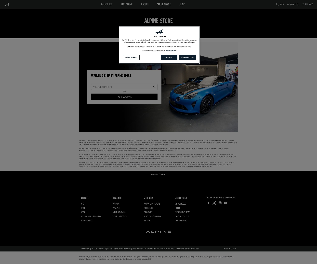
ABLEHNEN (169, 57)
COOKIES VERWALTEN (131, 57)
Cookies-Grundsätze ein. (171, 50)
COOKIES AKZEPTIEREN (187, 57)
